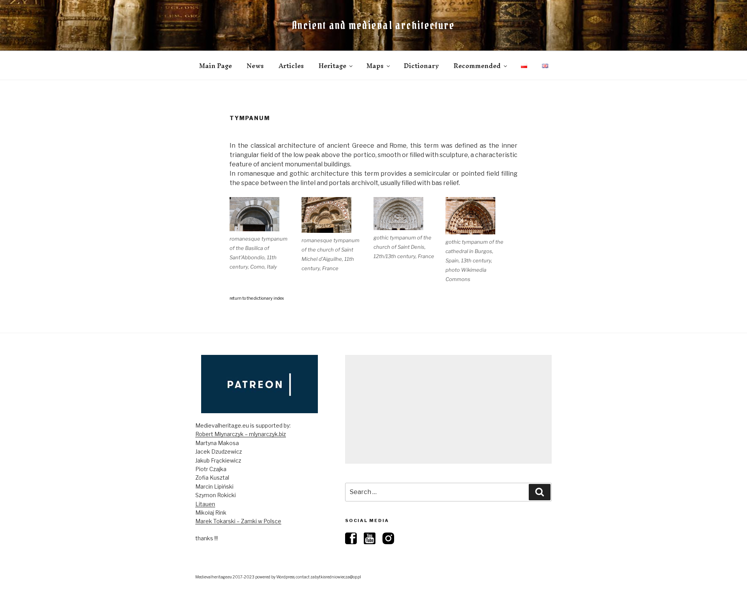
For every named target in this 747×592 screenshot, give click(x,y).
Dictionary (421, 66)
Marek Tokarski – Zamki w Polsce (238, 521)
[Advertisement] (448, 409)
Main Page (215, 66)
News (255, 66)
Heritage (332, 66)
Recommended (477, 66)
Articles (291, 66)
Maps (375, 66)
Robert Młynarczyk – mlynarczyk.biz (240, 434)
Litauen (205, 504)
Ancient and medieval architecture (373, 25)
